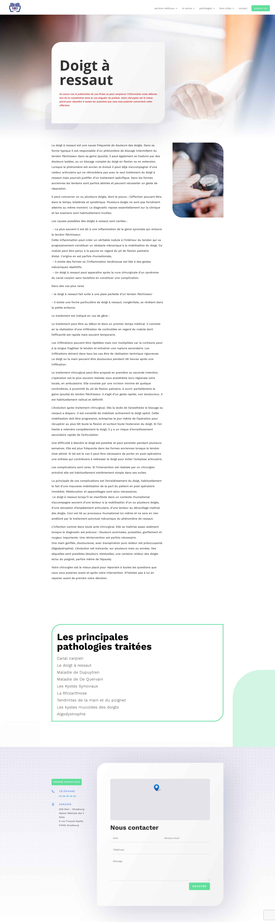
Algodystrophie (71, 714)
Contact (243, 8)
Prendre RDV (260, 8)
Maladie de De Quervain (80, 679)
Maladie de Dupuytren (78, 672)
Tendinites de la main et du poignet (91, 700)
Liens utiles (225, 8)
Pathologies (205, 8)
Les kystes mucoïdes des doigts (88, 707)
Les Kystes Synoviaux (77, 686)
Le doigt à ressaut (74, 665)
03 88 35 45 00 (67, 796)
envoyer (199, 886)
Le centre (187, 8)
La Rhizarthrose (72, 693)
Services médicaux (165, 8)
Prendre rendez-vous (66, 782)
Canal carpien (70, 658)
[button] (157, 787)
